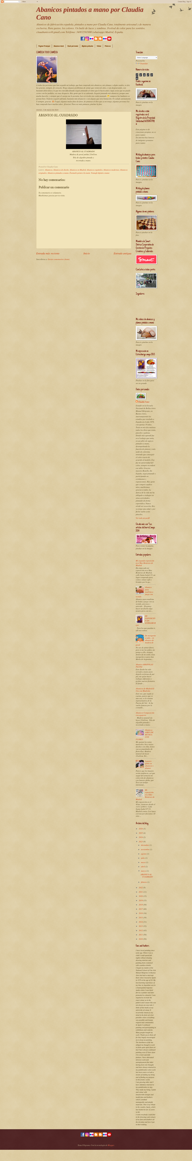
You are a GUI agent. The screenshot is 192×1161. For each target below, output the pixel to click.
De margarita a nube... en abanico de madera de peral (146, 640)
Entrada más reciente (48, 253)
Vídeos (99, 46)
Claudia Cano (143, 402)
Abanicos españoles (95, 169)
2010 (141, 939)
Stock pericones (72, 46)
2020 (141, 896)
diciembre (145, 845)
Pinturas (108, 46)
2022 (141, 887)
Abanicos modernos (111, 169)
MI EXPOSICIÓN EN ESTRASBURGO (146, 621)
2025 (141, 833)
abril (143, 866)
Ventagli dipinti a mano (100, 173)
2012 (141, 930)
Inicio (86, 253)
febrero (144, 882)
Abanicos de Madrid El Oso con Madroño (145, 689)
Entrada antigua (122, 253)
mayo (143, 862)
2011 (141, 934)
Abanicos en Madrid (78, 169)
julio (143, 858)
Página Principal (44, 46)
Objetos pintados (87, 46)
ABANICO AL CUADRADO (147, 875)
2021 (141, 891)
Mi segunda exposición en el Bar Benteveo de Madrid (145, 563)
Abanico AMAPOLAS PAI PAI (144, 665)
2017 (141, 909)
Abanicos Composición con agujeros (145, 713)
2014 (141, 921)
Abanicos (48, 169)
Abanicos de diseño (61, 169)
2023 (141, 841)
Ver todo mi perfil (143, 518)
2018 (141, 904)
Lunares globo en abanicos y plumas (149, 764)
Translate (144, 63)
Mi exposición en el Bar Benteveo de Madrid (145, 795)
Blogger (111, 1145)
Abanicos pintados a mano (58, 173)
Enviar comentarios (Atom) (59, 259)
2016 (141, 913)
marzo (143, 870)
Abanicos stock (59, 46)
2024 (141, 837)
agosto (144, 853)
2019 (141, 900)
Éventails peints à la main (80, 173)
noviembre (145, 849)
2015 (141, 917)
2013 (141, 926)
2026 (141, 828)
